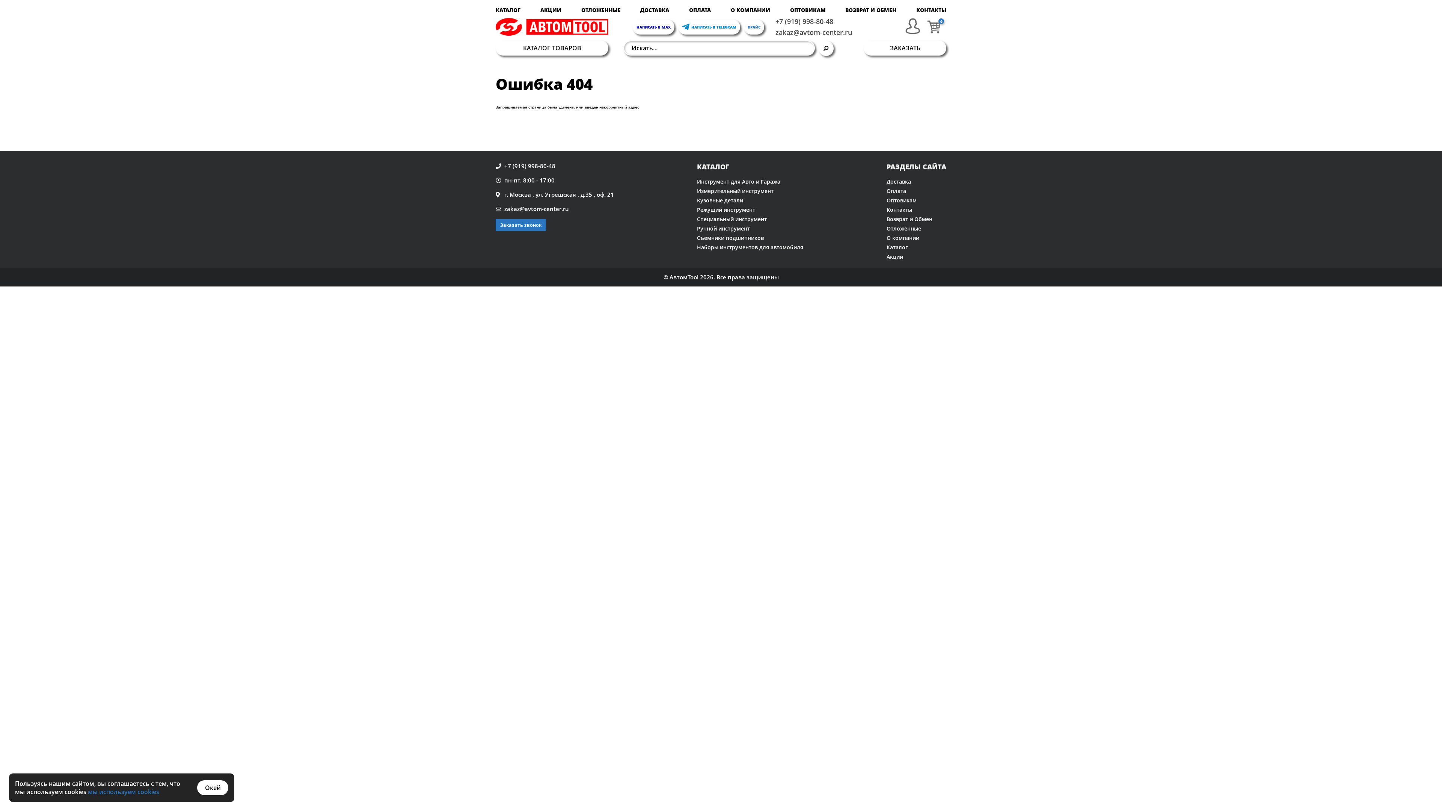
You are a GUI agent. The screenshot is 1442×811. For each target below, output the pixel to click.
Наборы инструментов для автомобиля (750, 247)
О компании (750, 10)
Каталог (508, 10)
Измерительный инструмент (735, 190)
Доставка (654, 10)
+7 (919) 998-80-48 (804, 21)
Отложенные (601, 10)
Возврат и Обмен (870, 10)
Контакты (931, 10)
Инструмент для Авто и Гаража (738, 181)
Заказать (905, 48)
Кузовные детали (720, 200)
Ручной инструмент (723, 228)
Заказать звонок (521, 225)
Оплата (700, 10)
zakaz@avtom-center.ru (813, 32)
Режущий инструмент (726, 209)
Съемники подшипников (730, 237)
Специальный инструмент (732, 219)
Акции (550, 10)
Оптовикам (808, 10)
